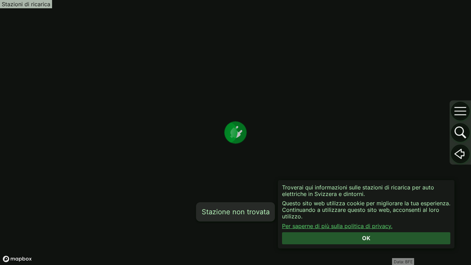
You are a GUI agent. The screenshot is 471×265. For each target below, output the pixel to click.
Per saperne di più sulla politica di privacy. (337, 226)
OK (366, 238)
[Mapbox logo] (17, 259)
